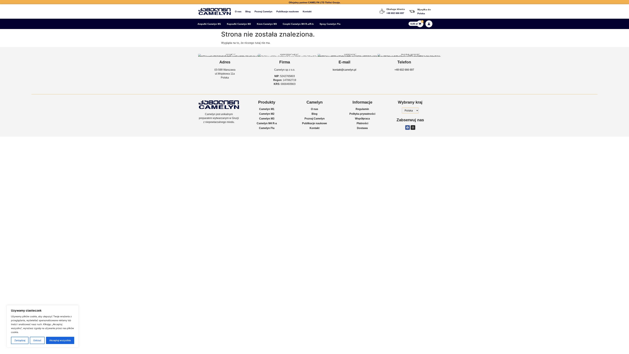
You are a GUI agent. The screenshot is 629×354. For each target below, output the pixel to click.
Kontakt (307, 11)
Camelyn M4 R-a (267, 123)
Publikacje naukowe (287, 11)
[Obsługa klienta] (382, 11)
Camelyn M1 (266, 109)
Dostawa (362, 128)
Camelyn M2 (266, 113)
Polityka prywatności (362, 113)
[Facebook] (407, 127)
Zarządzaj (19, 340)
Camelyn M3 (266, 118)
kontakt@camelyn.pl (344, 69)
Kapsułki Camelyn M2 (239, 24)
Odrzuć (37, 340)
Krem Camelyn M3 (267, 24)
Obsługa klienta (395, 9)
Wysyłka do (424, 9)
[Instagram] (413, 127)
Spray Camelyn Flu (330, 24)
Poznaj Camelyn (263, 11)
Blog (248, 11)
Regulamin (362, 109)
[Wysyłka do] (412, 11)
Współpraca (362, 118)
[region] (43, 326)
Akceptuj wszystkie (60, 340)
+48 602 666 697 (404, 69)
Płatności (362, 123)
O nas (238, 11)
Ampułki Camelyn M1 (209, 24)
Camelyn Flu (267, 128)
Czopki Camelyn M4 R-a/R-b (298, 24)
